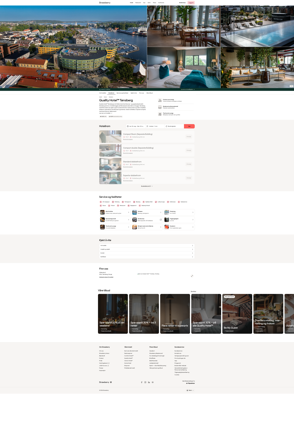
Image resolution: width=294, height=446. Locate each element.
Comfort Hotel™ (129, 356)
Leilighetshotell (153, 363)
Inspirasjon (102, 370)
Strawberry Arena (104, 353)
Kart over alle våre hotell (131, 351)
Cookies (177, 375)
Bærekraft (102, 356)
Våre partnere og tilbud (156, 368)
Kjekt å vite (134, 93)
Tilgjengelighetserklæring (182, 372)
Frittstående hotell (129, 368)
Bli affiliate (152, 358)
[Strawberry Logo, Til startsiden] (104, 3)
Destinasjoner (128, 353)
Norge (105, 97)
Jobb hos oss (103, 365)
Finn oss (141, 93)
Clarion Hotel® (128, 361)
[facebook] (142, 382)
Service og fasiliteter (122, 93)
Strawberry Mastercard (156, 353)
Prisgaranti (178, 363)
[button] (110, 136)
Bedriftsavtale (153, 361)
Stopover (127, 365)
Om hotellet (102, 93)
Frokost (101, 358)
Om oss (101, 351)
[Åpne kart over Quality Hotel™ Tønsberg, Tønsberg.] (192, 275)
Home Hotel (127, 363)
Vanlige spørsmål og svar (182, 356)
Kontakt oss (178, 353)
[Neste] (119, 136)
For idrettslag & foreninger (156, 356)
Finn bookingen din (180, 358)
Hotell (100, 97)
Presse (101, 368)
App (176, 361)
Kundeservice (178, 351)
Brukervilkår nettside (180, 365)
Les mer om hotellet (104, 113)
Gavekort (152, 351)
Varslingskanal (103, 363)
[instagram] (145, 382)
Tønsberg (111, 97)
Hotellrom (111, 93)
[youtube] (153, 382)
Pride (100, 361)
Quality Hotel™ (128, 358)
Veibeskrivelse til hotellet (106, 277)
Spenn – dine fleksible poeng (157, 365)
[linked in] (149, 382)
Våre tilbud (149, 93)
